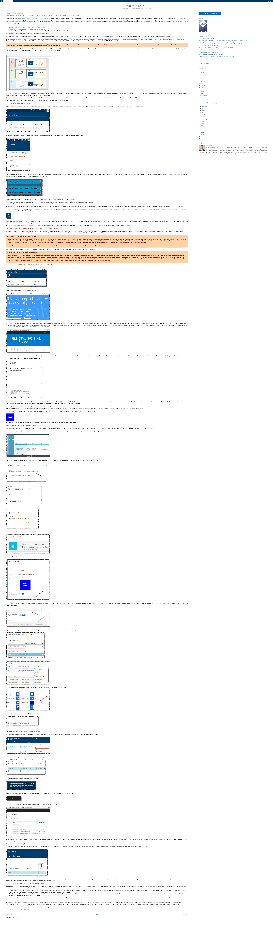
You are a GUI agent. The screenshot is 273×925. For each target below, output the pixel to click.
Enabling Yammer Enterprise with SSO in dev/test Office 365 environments (27, 29)
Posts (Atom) (16, 917)
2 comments (26, 909)
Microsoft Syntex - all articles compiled (208, 45)
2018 (202, 87)
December (204, 95)
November (204, 97)
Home (97, 914)
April (203, 114)
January (204, 121)
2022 (202, 79)
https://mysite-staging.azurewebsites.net (49, 267)
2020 (202, 83)
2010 (202, 132)
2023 (202, 77)
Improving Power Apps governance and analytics (211, 54)
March (203, 117)
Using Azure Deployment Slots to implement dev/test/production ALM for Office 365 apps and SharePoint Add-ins (43, 15)
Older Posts (185, 914)
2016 (202, 91)
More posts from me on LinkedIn (210, 13)
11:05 (21, 909)
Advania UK (233, 149)
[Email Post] (29, 909)
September (204, 102)
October (204, 100)
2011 (202, 130)
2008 (202, 136)
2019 (202, 85)
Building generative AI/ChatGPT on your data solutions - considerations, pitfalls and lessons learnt (223, 40)
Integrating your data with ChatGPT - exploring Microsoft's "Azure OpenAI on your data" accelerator (223, 43)
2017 (202, 89)
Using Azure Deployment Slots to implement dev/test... (214, 103)
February (204, 119)
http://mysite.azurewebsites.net (176, 174)
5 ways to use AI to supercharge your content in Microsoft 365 (214, 49)
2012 (202, 128)
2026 (202, 70)
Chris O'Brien (136, 6)
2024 (202, 75)
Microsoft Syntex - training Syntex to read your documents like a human (216, 47)
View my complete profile (205, 156)
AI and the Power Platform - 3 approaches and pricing (212, 51)
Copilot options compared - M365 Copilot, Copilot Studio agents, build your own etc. (219, 42)
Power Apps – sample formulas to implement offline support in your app (216, 56)
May (203, 112)
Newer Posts (9, 914)
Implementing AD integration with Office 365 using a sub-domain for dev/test (27, 27)
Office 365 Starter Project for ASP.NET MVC (40, 326)
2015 (202, 93)
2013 (202, 125)
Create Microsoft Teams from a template (208, 52)
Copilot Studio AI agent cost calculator (208, 38)
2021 (202, 81)
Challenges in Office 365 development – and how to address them (35, 18)
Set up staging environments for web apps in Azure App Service (28, 225)
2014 (202, 123)
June (203, 110)
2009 (202, 134)
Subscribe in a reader (204, 63)
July (203, 108)
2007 (202, 138)
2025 (202, 72)
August (203, 106)
